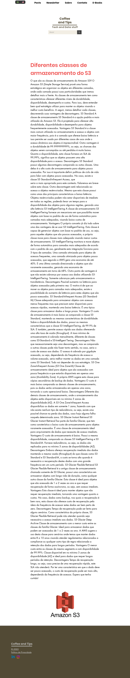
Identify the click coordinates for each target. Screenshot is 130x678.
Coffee (65, 18)
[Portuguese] (17, 2)
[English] (22, 2)
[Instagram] (18, 657)
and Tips (65, 22)
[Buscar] (79, 32)
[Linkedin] (13, 657)
